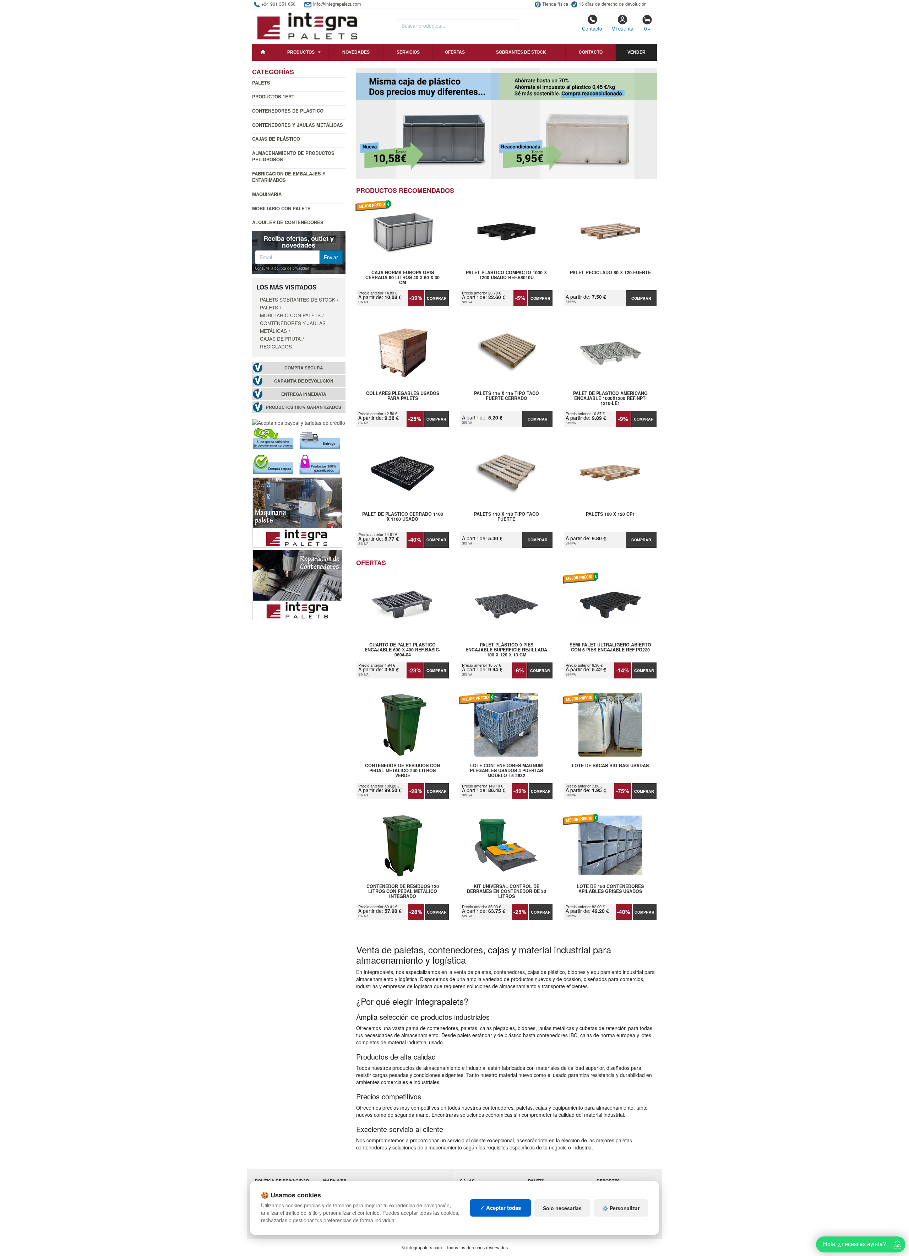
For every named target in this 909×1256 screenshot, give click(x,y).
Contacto (592, 28)
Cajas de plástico (276, 138)
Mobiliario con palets (281, 208)
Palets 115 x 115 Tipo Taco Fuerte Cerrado (506, 396)
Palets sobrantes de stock (297, 299)
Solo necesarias (562, 1208)
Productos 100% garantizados (303, 407)
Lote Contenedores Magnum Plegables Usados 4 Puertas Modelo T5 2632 (506, 770)
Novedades (356, 52)
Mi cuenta (622, 28)
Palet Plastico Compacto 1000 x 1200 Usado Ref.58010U (506, 275)
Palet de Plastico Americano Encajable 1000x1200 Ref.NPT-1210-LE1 (610, 398)
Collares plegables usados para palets (402, 396)
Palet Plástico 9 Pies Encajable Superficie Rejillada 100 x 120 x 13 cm (506, 649)
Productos (301, 52)
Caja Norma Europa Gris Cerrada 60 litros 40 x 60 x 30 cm (402, 277)
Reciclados (276, 346)
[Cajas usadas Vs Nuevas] (506, 123)
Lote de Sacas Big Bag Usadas (610, 766)
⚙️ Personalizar (620, 1208)
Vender (636, 52)
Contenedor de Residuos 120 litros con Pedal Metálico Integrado (402, 891)
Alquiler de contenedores (287, 222)
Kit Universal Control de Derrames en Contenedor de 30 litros (506, 891)
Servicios (408, 52)
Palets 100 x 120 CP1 (610, 514)
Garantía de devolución (303, 381)
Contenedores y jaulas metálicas (297, 124)
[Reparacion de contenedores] (297, 584)
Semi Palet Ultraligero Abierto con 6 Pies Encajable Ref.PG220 (610, 647)
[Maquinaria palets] (297, 511)
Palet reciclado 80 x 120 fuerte (610, 273)
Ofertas (455, 52)
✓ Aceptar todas (500, 1208)
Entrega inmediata (303, 394)
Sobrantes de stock (521, 52)
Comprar (437, 298)
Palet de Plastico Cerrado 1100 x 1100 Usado (402, 516)
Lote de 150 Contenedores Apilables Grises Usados (610, 889)
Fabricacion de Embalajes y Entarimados (289, 177)
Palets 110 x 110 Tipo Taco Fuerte (506, 516)
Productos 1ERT (273, 96)
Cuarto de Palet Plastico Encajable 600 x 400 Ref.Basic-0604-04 (402, 649)
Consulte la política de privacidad (282, 268)
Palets (261, 82)
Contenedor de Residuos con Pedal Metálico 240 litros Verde (402, 770)
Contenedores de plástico (287, 110)
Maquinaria (267, 194)
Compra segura (303, 368)
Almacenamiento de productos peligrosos (293, 156)
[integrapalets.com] (307, 25)
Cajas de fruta (280, 338)
